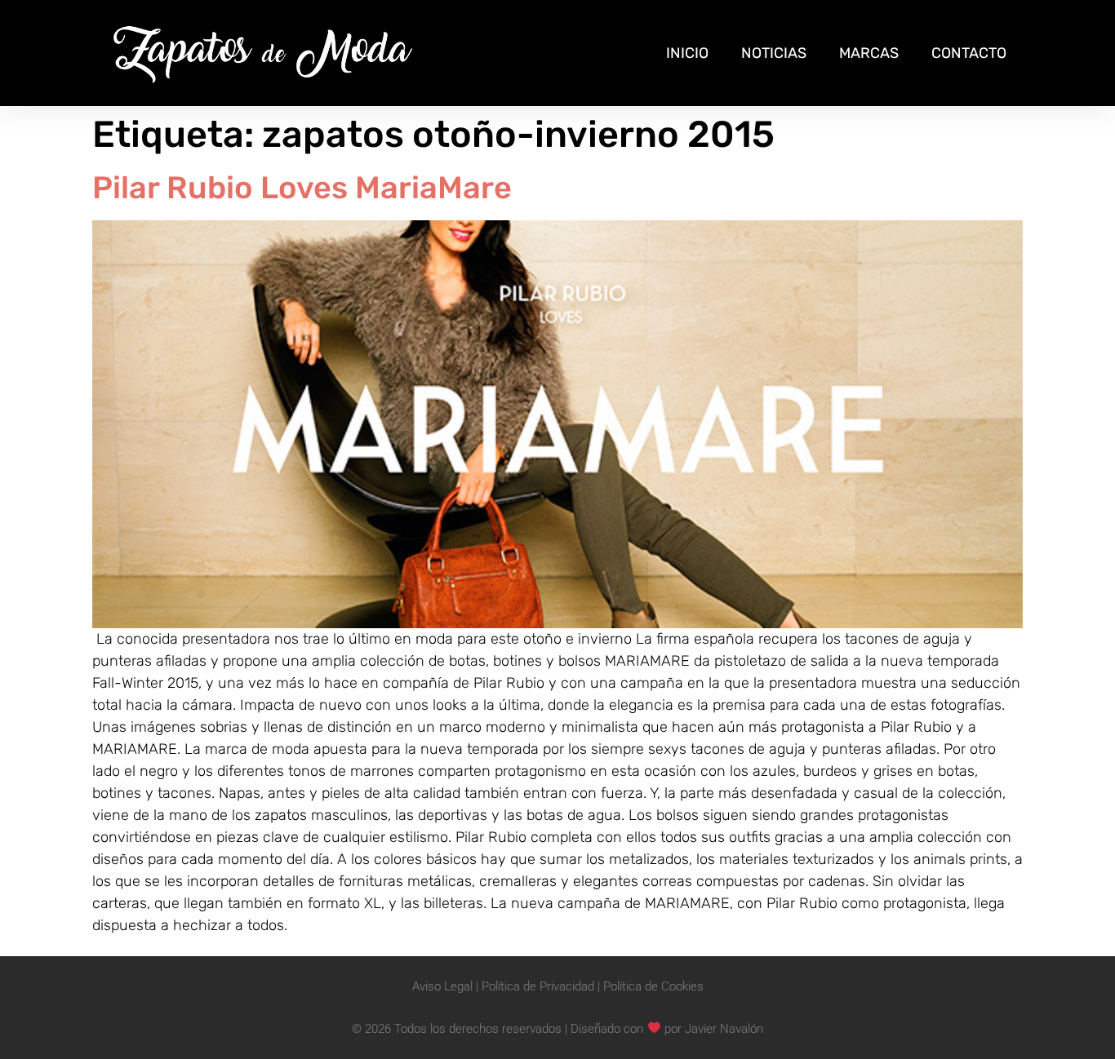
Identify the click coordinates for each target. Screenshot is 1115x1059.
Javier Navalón (724, 1028)
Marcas (869, 53)
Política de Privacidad (538, 986)
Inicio (687, 53)
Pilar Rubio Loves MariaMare (302, 187)
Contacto (968, 53)
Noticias (773, 53)
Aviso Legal (442, 986)
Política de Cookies (653, 986)
